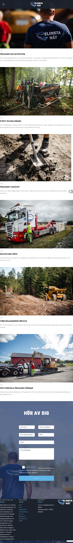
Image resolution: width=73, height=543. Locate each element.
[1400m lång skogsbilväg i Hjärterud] (36, 291)
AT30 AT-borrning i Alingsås (10, 121)
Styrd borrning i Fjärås (8, 254)
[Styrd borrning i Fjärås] (36, 224)
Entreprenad (22, 509)
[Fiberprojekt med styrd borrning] (36, 24)
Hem (20, 505)
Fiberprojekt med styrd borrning (12, 54)
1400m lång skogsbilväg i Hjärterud (13, 321)
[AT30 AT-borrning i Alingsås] (36, 91)
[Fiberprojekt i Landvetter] (36, 157)
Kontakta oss (23, 519)
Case (1, 51)
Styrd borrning (23, 512)
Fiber (20, 507)
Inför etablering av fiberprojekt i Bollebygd (16, 388)
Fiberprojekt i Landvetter (10, 186)
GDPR (20, 521)
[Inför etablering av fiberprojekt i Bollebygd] (36, 358)
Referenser (22, 516)
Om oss (21, 514)
